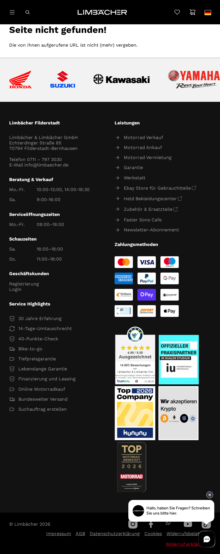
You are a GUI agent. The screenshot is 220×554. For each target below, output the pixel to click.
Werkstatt (135, 177)
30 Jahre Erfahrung (40, 318)
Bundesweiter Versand (43, 399)
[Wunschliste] (177, 12)
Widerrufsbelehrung (188, 533)
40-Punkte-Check (38, 338)
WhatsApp (168, 523)
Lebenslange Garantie (42, 369)
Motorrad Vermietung (148, 157)
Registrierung (24, 284)
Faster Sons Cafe (143, 220)
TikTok (206, 524)
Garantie (133, 167)
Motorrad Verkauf (143, 137)
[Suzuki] (62, 80)
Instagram (133, 524)
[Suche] (27, 12)
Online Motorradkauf (41, 389)
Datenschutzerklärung (115, 533)
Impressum (58, 533)
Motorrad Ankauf (143, 147)
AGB (80, 533)
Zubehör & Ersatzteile (148, 209)
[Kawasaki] (121, 80)
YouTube (187, 524)
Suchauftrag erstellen (42, 409)
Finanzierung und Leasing (47, 379)
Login (15, 289)
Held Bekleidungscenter (150, 198)
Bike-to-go (30, 349)
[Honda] (20, 80)
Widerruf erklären (185, 544)
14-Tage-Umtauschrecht (45, 328)
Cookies (153, 533)
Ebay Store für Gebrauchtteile (157, 188)
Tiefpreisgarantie (37, 359)
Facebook (151, 524)
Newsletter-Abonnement (151, 230)
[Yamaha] (194, 80)
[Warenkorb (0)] (192, 12)
